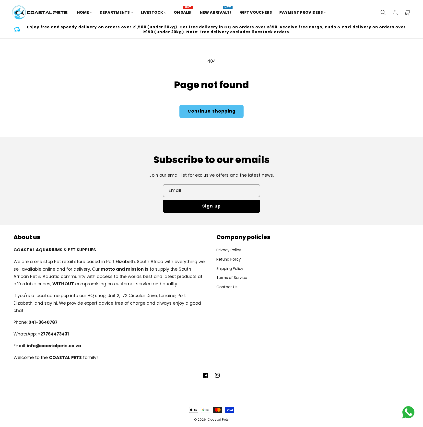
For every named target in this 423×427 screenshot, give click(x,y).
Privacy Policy (228, 250)
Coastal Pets (218, 419)
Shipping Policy (229, 268)
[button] (383, 12)
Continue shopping (212, 111)
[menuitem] (84, 12)
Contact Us (226, 286)
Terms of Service (231, 277)
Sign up (211, 206)
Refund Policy (228, 259)
